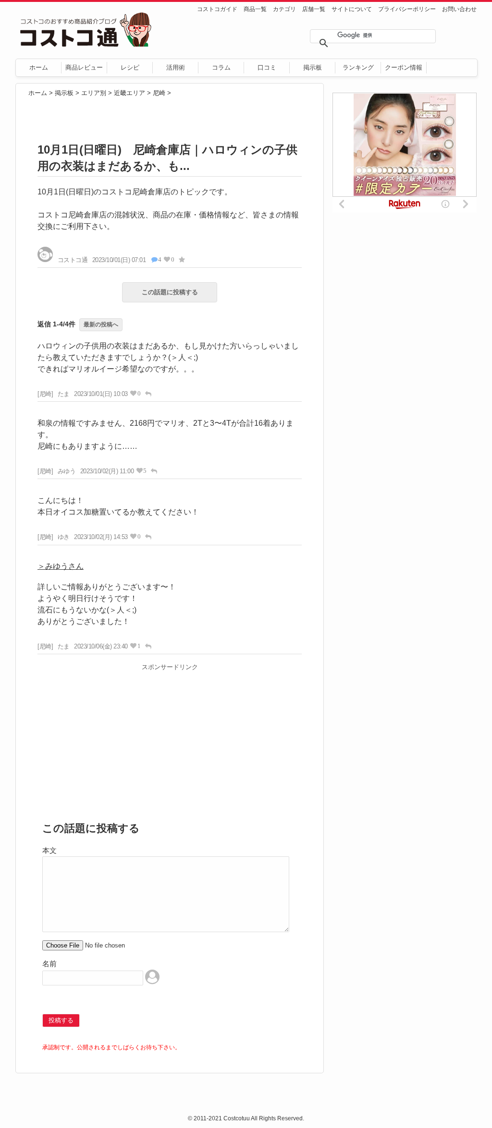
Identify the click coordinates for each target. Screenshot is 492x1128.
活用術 (175, 67)
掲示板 (312, 67)
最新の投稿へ (101, 324)
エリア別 (93, 92)
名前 (49, 964)
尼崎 (159, 92)
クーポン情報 (403, 67)
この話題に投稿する (170, 292)
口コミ (267, 67)
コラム (221, 67)
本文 (49, 850)
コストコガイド (217, 9)
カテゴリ (284, 9)
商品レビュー (84, 67)
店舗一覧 (313, 9)
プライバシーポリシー (407, 9)
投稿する (61, 1020)
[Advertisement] (169, 741)
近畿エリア (129, 92)
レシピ (130, 67)
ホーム (38, 67)
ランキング (358, 67)
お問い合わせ (459, 9)
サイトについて (352, 9)
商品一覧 (255, 9)
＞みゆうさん (60, 566)
